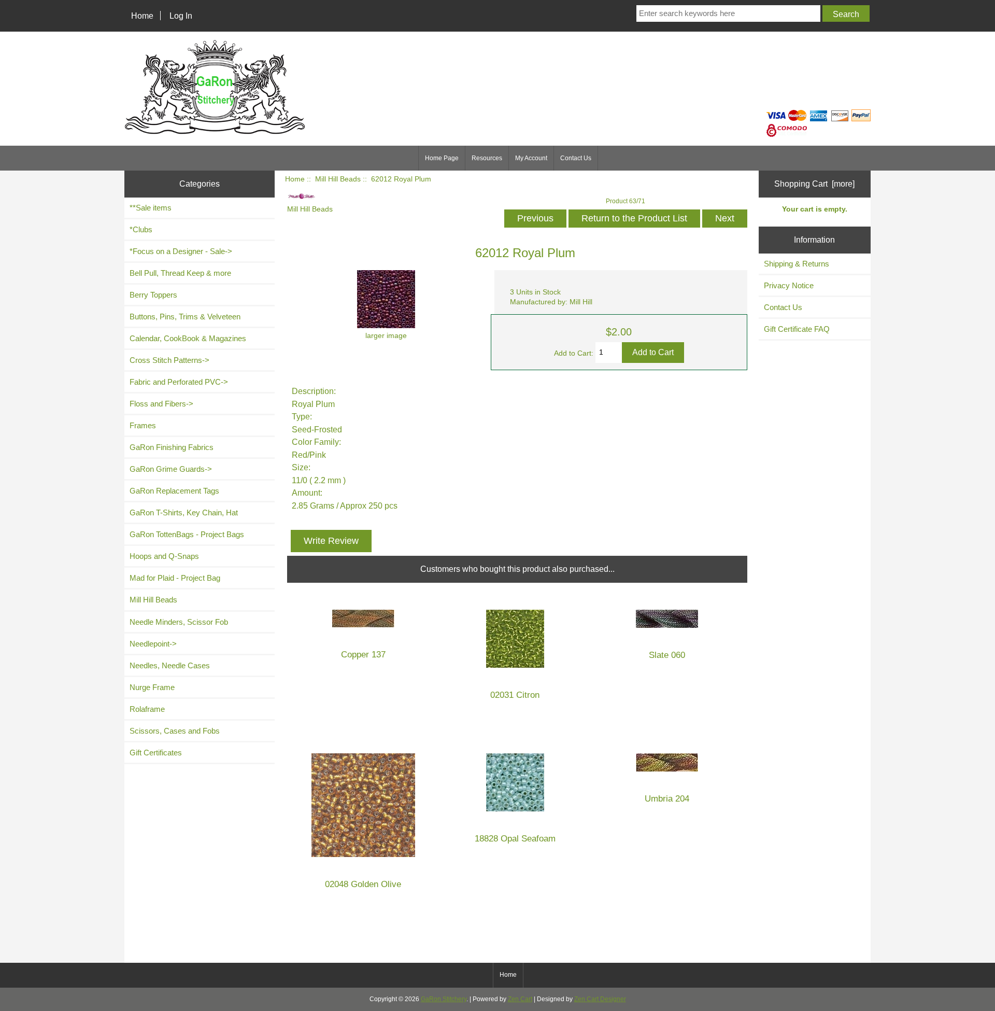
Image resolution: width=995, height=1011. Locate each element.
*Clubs (141, 229)
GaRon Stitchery (443, 999)
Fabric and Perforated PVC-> (179, 381)
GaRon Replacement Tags (174, 490)
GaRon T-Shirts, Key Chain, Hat (184, 512)
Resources (487, 158)
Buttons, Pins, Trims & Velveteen (185, 316)
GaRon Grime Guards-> (171, 469)
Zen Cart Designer (600, 999)
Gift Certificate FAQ (797, 329)
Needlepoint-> (153, 643)
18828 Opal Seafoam (515, 839)
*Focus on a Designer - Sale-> (181, 251)
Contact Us (575, 158)
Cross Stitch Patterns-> (169, 360)
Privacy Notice (789, 285)
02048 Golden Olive (363, 884)
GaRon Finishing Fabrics (172, 447)
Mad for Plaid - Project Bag (175, 577)
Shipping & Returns (796, 263)
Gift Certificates (156, 752)
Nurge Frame (152, 687)
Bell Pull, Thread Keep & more (180, 273)
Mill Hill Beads (338, 179)
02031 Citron (514, 695)
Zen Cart (520, 999)
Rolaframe (147, 709)
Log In (180, 15)
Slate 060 (667, 655)
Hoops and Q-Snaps (164, 556)
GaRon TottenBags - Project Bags (187, 534)
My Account (531, 158)
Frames (143, 425)
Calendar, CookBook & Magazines (188, 338)
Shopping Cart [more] (814, 183)
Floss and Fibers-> (161, 403)
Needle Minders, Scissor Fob (179, 621)
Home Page (442, 158)
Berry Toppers (153, 294)
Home (142, 15)
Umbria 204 (667, 799)
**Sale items (151, 207)
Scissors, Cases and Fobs (175, 730)
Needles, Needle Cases (170, 665)
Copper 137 (363, 654)
